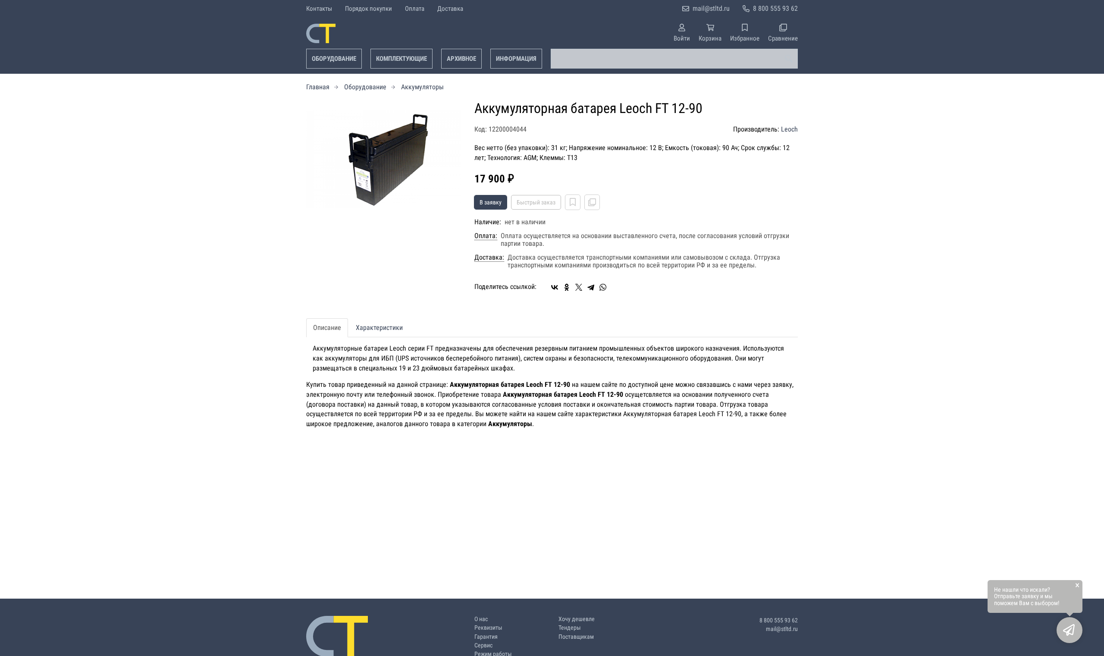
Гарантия (486, 637)
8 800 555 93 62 (775, 8)
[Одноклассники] (566, 287)
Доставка (450, 9)
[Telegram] (591, 287)
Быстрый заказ (536, 202)
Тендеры (569, 628)
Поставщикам (576, 637)
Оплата (414, 9)
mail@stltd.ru (711, 8)
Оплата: (485, 236)
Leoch (789, 129)
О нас (481, 619)
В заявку (491, 202)
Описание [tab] (327, 327)
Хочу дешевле (576, 619)
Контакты (319, 9)
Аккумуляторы (422, 87)
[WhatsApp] (603, 287)
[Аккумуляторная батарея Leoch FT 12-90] (383, 159)
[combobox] (674, 59)
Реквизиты (488, 628)
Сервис (483, 645)
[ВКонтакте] (554, 287)
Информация (516, 59)
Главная (317, 87)
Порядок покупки (368, 9)
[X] (579, 287)
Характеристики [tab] (379, 327)
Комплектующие (401, 59)
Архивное (461, 59)
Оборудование (334, 59)
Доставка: (489, 257)
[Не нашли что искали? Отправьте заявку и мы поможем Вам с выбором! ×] (1069, 630)
